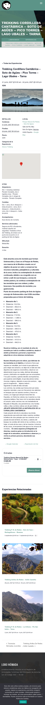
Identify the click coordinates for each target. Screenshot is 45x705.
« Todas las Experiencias (12, 63)
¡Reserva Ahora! (34, 470)
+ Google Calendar (11, 444)
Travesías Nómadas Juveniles (13, 644)
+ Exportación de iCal (31, 444)
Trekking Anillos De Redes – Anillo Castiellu (20, 580)
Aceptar (23, 702)
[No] (42, 694)
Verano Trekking (7, 147)
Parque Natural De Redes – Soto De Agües (31, 123)
